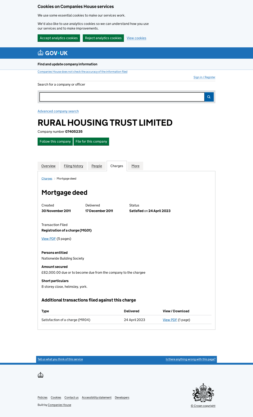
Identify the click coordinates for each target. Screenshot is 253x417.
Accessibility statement (96, 397)
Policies (42, 397)
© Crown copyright (203, 406)
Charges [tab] (116, 166)
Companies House (59, 405)
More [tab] (135, 166)
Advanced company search (58, 111)
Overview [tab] (48, 166)
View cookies (136, 38)
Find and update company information (67, 64)
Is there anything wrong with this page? (190, 359)
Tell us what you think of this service (60, 359)
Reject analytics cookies (103, 38)
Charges (46, 178)
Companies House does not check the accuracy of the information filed (82, 71)
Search (209, 97)
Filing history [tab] (73, 166)
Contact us (71, 397)
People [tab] (96, 166)
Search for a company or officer (61, 84)
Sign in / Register (204, 77)
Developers (122, 397)
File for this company (91, 141)
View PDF (48, 239)
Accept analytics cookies (59, 38)
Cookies (56, 397)
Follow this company (55, 141)
